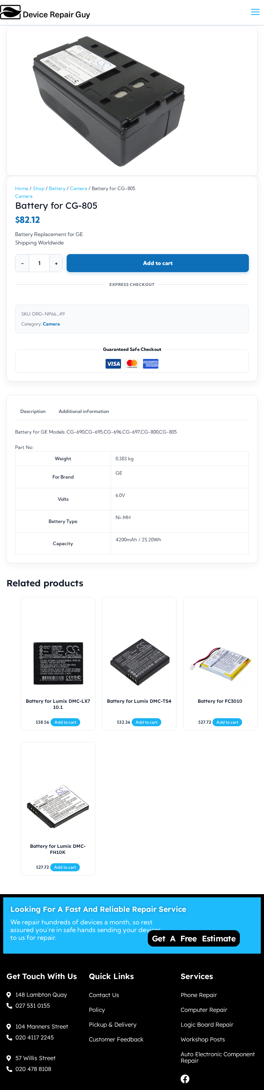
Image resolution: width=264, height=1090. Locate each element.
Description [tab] (33, 411)
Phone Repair (199, 995)
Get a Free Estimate (194, 938)
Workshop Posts (203, 1039)
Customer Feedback (116, 1039)
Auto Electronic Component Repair (218, 1057)
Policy (97, 1009)
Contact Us (104, 995)
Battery (57, 188)
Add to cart (158, 263)
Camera (78, 188)
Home (21, 188)
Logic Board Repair (207, 1024)
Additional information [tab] (84, 411)
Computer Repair (204, 1009)
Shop (38, 188)
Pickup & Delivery (113, 1024)
